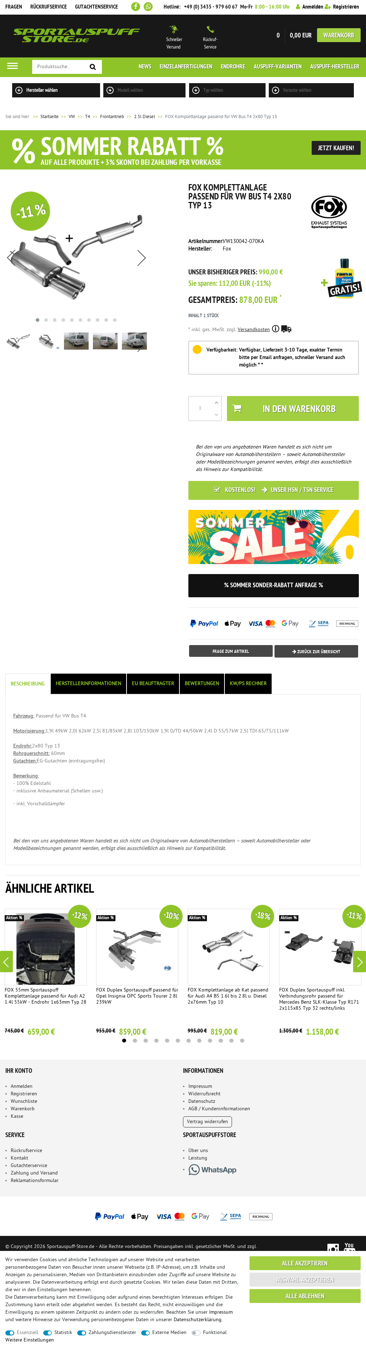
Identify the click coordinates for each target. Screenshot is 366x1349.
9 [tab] (209, 1040)
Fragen (13, 7)
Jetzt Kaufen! (336, 148)
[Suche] (93, 67)
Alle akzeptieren (305, 1264)
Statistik (63, 1332)
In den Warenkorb (299, 410)
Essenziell (27, 1332)
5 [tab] (166, 1040)
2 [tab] (134, 1040)
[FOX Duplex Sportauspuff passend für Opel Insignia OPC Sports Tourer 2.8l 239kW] (137, 947)
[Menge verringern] (216, 415)
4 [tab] (156, 1040)
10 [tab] (220, 1040)
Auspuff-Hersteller (335, 67)
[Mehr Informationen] (183, 1216)
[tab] (28, 684)
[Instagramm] (333, 1249)
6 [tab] (177, 1040)
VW (72, 117)
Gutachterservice (29, 1165)
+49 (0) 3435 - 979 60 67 (211, 7)
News (145, 67)
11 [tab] (231, 1040)
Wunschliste (24, 1101)
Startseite (45, 117)
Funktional (215, 1332)
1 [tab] (124, 1040)
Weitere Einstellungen (29, 1340)
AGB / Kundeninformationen (219, 1109)
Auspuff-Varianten (278, 67)
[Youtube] (350, 1249)
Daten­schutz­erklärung (198, 1320)
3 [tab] (145, 1040)
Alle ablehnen (305, 1297)
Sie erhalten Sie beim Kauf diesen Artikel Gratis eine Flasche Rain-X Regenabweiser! (341, 279)
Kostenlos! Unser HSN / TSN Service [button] (278, 490)
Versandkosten (254, 329)
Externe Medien (169, 1332)
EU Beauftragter (153, 683)
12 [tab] (242, 1040)
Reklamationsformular (35, 1180)
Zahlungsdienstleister (112, 1332)
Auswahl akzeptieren (305, 1280)
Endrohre (233, 67)
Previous (6, 961)
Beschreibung (28, 684)
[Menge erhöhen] (216, 402)
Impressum (200, 1086)
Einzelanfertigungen (186, 67)
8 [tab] (199, 1040)
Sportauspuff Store (77, 36)
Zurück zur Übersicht (318, 652)
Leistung (197, 1158)
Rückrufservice (48, 7)
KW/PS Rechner (248, 683)
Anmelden (22, 1086)
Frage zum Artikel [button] (231, 652)
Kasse (17, 1116)
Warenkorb (338, 36)
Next (359, 961)
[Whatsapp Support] (148, 6)
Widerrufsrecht (204, 1094)
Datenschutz (201, 1101)
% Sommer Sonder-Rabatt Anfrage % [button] (273, 586)
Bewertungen (202, 683)
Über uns (198, 1150)
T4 (87, 117)
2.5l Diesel (144, 117)
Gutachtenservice (96, 7)
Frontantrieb (112, 117)
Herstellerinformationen (88, 683)
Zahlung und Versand (34, 1173)
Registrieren (24, 1094)
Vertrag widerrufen (207, 1122)
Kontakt (19, 1158)
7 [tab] (188, 1040)
